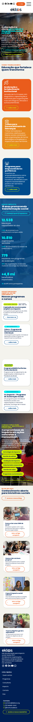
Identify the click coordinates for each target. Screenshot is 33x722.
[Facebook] (5, 3)
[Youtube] (11, 3)
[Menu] (28, 4)
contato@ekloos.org (12, 703)
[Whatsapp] (14, 3)
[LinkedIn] (8, 3)
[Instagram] (3, 3)
